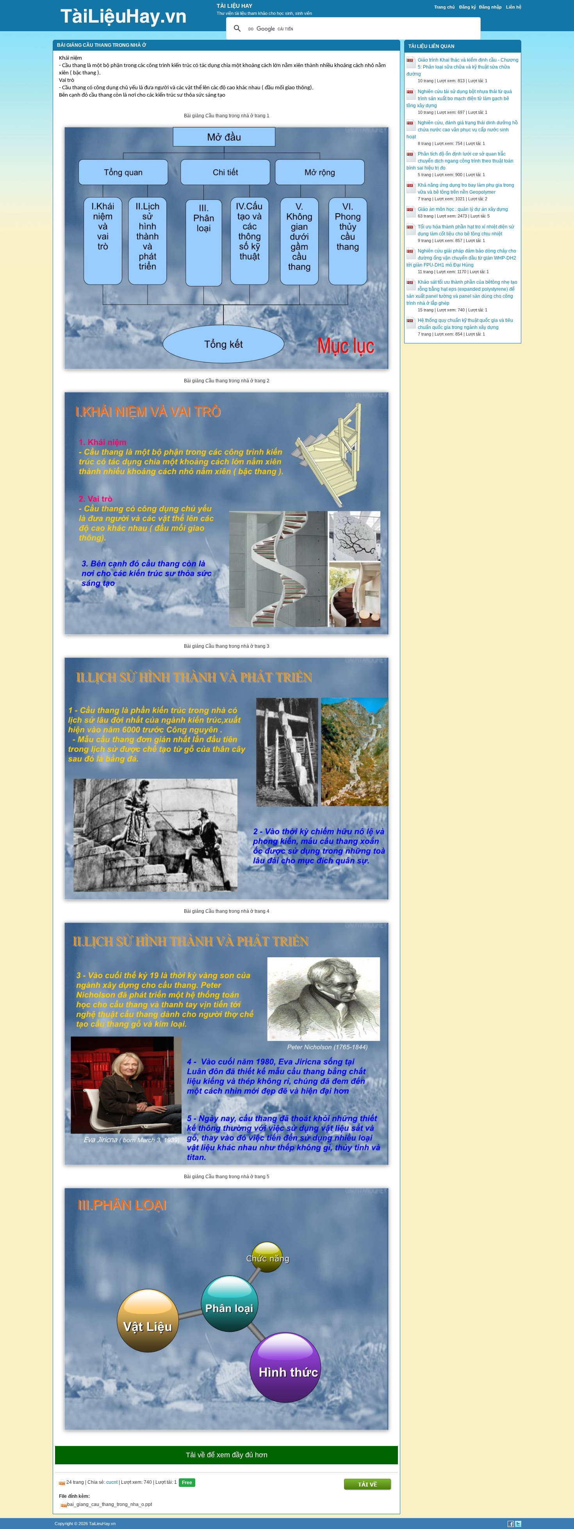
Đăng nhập (490, 7)
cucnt (112, 1482)
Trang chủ (444, 7)
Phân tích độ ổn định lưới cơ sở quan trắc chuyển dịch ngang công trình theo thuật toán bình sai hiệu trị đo (459, 161)
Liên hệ (513, 7)
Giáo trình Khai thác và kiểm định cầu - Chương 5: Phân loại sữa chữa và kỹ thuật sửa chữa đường (462, 67)
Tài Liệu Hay (234, 6)
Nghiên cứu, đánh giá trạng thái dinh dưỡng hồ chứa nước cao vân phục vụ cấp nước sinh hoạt (462, 130)
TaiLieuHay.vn (102, 1523)
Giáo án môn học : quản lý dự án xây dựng (463, 209)
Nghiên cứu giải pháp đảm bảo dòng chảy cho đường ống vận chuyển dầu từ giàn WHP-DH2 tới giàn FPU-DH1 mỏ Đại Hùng (461, 258)
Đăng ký (467, 7)
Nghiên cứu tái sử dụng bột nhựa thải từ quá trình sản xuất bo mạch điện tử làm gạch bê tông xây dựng (459, 98)
